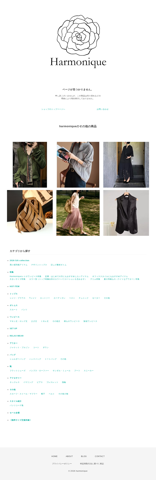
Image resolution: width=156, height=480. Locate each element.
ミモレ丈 (45, 321)
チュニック (84, 298)
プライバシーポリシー (62, 464)
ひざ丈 (34, 321)
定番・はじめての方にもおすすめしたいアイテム (67, 276)
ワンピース (15, 317)
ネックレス (15, 382)
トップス (14, 294)
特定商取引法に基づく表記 (92, 464)
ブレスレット (52, 382)
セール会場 (16, 413)
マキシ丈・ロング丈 (19, 321)
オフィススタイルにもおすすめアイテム (110, 276)
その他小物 (63, 394)
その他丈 (56, 321)
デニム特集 (95, 279)
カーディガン (60, 298)
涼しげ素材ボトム (59, 265)
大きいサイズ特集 (18, 279)
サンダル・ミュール (62, 371)
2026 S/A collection (19, 260)
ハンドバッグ (35, 359)
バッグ (13, 355)
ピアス (40, 382)
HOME (54, 456)
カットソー (45, 298)
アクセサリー (16, 378)
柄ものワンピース (72, 321)
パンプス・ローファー (39, 371)
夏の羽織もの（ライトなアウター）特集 (122, 279)
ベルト (52, 394)
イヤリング (28, 382)
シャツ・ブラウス (18, 298)
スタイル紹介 (16, 401)
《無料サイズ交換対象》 (21, 420)
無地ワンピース (90, 321)
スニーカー (89, 371)
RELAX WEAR (17, 336)
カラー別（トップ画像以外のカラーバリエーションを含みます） (58, 279)
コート (36, 347)
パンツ (24, 310)
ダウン (46, 347)
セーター (96, 298)
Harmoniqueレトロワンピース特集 (25, 276)
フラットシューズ (18, 371)
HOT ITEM (15, 286)
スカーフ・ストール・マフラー (23, 394)
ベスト (72, 298)
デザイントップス (39, 265)
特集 (12, 272)
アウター (14, 343)
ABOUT (69, 456)
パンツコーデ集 (17, 405)
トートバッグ (51, 359)
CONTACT (100, 456)
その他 (107, 298)
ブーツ (77, 371)
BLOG (84, 456)
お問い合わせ (103, 109)
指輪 (64, 382)
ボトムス (14, 305)
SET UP (13, 328)
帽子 (43, 394)
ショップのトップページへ (53, 109)
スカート (14, 310)
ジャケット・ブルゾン (20, 347)
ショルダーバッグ (18, 359)
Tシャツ (32, 298)
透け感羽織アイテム (19, 265)
